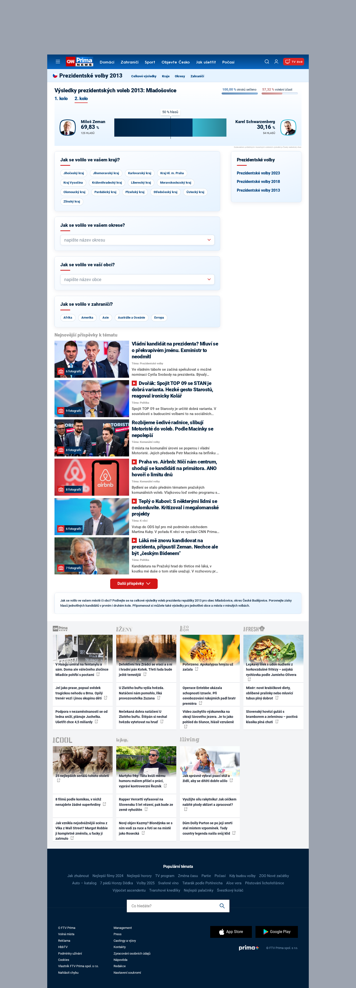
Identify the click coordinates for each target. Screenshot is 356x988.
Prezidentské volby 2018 (258, 181)
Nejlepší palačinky (198, 890)
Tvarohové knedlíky (164, 890)
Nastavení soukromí (127, 972)
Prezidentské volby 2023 (258, 173)
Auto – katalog (84, 883)
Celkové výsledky (143, 76)
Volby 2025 (146, 883)
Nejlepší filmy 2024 (108, 876)
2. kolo (81, 98)
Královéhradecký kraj (107, 182)
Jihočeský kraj (73, 173)
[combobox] (135, 240)
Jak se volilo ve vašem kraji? (90, 160)
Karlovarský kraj (139, 173)
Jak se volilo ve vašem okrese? (92, 225)
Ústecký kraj (195, 192)
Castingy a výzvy (125, 940)
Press (118, 934)
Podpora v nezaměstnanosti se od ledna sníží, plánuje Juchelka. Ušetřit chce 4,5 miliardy (81, 717)
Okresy (180, 76)
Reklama (64, 940)
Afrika (67, 317)
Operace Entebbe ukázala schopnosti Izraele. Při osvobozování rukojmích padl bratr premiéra (209, 695)
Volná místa (66, 934)
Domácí (107, 62)
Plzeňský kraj (134, 192)
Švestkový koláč (230, 890)
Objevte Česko (176, 62)
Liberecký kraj (141, 182)
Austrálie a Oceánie (131, 317)
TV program (164, 876)
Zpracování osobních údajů (132, 953)
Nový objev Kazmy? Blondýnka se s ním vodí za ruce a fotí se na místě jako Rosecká (145, 828)
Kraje (166, 76)
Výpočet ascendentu (129, 890)
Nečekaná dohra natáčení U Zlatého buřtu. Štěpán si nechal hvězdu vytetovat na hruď (143, 717)
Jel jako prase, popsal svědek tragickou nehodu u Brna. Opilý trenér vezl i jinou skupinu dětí (79, 693)
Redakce (120, 966)
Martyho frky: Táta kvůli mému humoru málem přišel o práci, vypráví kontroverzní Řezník (142, 781)
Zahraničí (130, 62)
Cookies (63, 960)
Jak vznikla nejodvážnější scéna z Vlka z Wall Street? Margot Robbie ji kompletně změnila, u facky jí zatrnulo (81, 830)
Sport (150, 62)
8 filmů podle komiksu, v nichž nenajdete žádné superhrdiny (78, 801)
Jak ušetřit (206, 62)
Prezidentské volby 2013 (258, 190)
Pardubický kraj (105, 192)
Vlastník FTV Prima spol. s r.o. (78, 966)
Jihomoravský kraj (106, 173)
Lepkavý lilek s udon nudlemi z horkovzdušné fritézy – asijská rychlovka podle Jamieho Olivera (271, 669)
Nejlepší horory (139, 876)
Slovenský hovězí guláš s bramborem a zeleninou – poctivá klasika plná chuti (272, 717)
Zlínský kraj (71, 201)
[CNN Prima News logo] (79, 61)
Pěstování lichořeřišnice (264, 883)
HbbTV (63, 947)
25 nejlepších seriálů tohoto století (82, 776)
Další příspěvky (131, 583)
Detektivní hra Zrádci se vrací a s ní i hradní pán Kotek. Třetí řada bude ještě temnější (145, 669)
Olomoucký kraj (74, 192)
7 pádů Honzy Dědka (116, 883)
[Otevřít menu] (58, 61)
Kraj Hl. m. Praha (172, 173)
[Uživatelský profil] (276, 62)
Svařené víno (168, 883)
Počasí (228, 62)
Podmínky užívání (70, 953)
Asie (105, 317)
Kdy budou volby (242, 876)
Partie (206, 876)
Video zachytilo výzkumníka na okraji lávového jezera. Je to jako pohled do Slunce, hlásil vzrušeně (208, 717)
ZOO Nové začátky (274, 876)
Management (123, 928)
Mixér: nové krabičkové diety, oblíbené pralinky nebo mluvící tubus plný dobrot (269, 693)
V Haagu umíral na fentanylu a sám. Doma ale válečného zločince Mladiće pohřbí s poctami (81, 669)
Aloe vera (233, 883)
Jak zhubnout (78, 876)
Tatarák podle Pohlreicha (202, 883)
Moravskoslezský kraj (175, 182)
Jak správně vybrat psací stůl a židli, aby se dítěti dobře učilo (206, 778)
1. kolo (61, 98)
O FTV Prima (66, 928)
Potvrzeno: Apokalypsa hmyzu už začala (208, 666)
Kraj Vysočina (73, 182)
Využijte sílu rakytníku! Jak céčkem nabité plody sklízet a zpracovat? (209, 801)
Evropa (159, 317)
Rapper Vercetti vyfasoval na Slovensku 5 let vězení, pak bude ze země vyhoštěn (146, 804)
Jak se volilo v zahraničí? (86, 304)
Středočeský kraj (165, 192)
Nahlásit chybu (68, 972)
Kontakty (120, 947)
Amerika (87, 317)
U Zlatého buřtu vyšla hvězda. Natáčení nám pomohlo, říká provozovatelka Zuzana (141, 693)
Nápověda (120, 960)
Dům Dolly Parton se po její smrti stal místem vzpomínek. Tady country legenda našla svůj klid (207, 828)
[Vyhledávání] (267, 61)
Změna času (188, 876)
